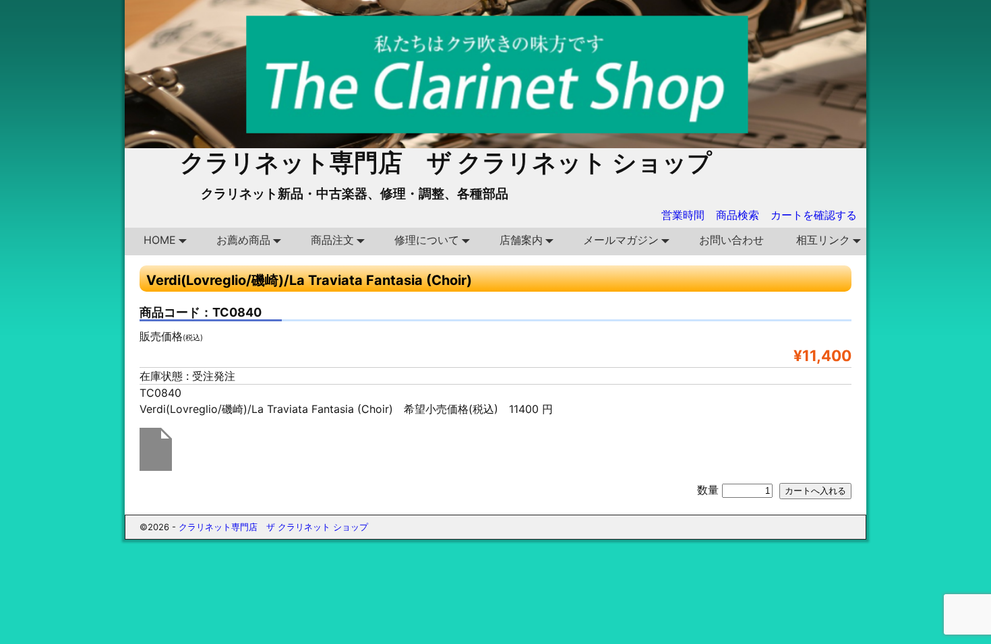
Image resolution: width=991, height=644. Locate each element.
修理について (426, 240)
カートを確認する (814, 215)
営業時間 (682, 215)
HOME (160, 240)
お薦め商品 (243, 240)
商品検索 (737, 215)
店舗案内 (521, 240)
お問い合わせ (731, 240)
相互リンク (823, 240)
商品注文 (332, 240)
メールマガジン (621, 240)
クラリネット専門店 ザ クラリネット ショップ (446, 162)
